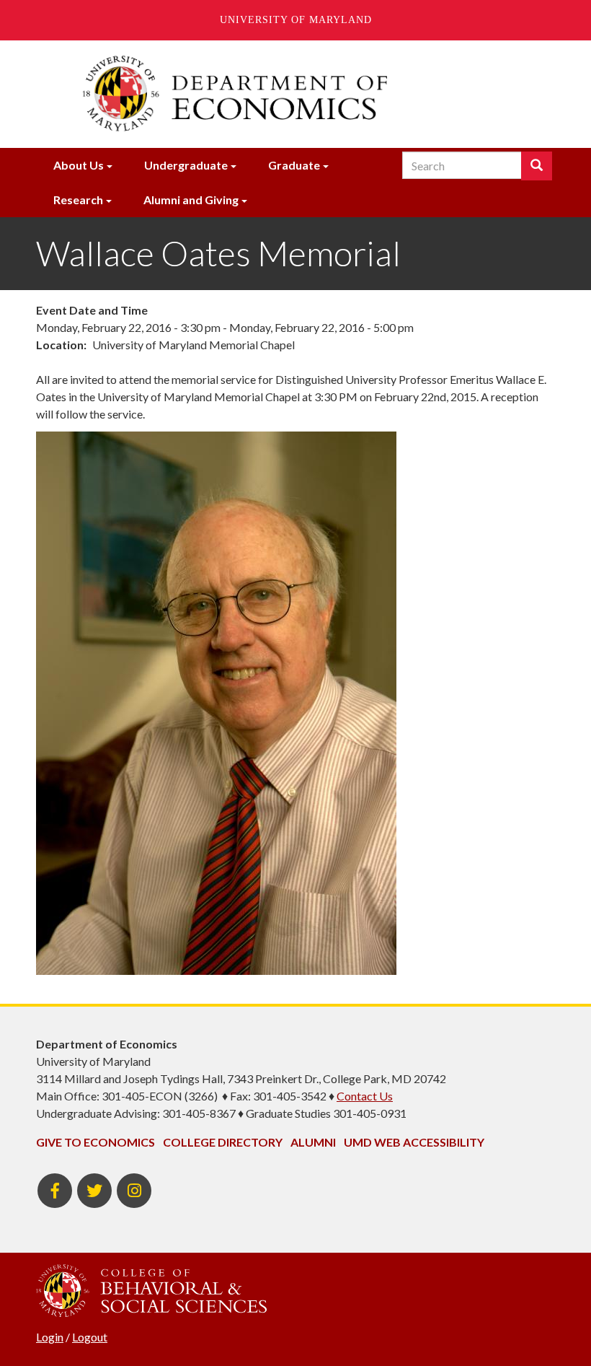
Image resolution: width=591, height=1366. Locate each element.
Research (78, 199)
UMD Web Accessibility (414, 1142)
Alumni (313, 1142)
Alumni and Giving (191, 199)
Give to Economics (95, 1142)
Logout (89, 1337)
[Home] (295, 94)
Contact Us (365, 1096)
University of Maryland (296, 19)
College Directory (223, 1142)
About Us (78, 165)
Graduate (294, 165)
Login (49, 1337)
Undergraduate (186, 165)
